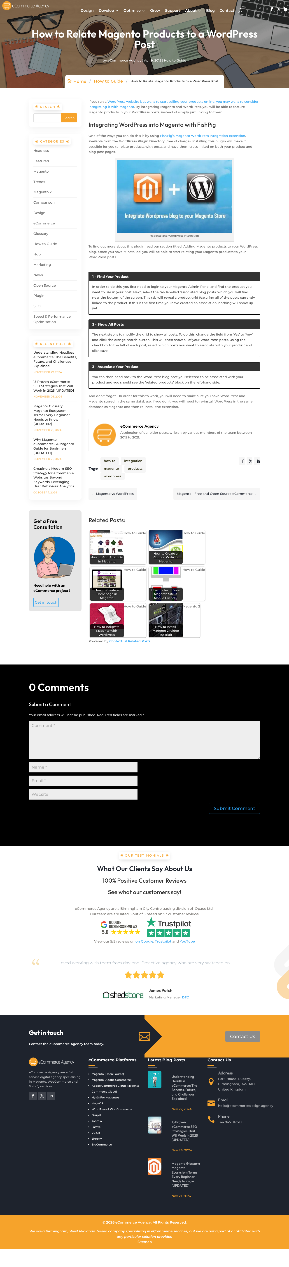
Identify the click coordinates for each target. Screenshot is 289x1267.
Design (87, 10)
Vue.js (96, 1132)
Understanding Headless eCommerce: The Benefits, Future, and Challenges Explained (55, 359)
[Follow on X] (277, 9)
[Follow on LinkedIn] (284, 9)
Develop (106, 10)
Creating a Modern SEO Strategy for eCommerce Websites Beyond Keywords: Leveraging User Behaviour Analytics (53, 477)
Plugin (38, 295)
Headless (41, 150)
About (191, 10)
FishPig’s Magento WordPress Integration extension (202, 136)
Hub (37, 254)
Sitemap (145, 1242)
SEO (37, 306)
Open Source (44, 285)
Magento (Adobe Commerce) (112, 1079)
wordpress (112, 476)
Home (79, 81)
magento (111, 469)
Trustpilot (163, 941)
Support (172, 10)
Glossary (40, 233)
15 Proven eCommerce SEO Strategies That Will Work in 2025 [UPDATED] (53, 386)
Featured (41, 161)
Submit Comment (234, 808)
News (38, 275)
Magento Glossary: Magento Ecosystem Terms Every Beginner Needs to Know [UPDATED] (51, 415)
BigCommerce (102, 1144)
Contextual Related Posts (129, 641)
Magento (41, 171)
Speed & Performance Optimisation (52, 319)
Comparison (44, 202)
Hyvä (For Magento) (105, 1097)
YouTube (187, 941)
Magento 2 (42, 192)
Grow (155, 10)
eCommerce (44, 223)
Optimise (132, 10)
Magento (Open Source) (108, 1074)
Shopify (97, 1138)
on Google (144, 941)
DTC (185, 997)
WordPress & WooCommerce (112, 1109)
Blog (210, 10)
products (135, 469)
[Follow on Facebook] (270, 9)
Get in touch (46, 602)
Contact (227, 10)
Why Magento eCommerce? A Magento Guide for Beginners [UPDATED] (53, 446)
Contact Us (242, 1036)
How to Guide (175, 60)
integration (133, 461)
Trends (39, 182)
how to (109, 461)
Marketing (42, 264)
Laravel (96, 1127)
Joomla (97, 1121)
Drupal (96, 1115)
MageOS (97, 1103)
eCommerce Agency (124, 60)
